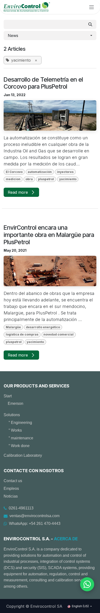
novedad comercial (58, 334)
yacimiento (67, 179)
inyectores (65, 172)
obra (29, 179)
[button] (50, 35)
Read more (18, 192)
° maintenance (20, 438)
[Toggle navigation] (91, 7)
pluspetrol (46, 179)
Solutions (12, 415)
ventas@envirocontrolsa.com (34, 516)
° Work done (19, 446)
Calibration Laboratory (23, 455)
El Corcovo (14, 172)
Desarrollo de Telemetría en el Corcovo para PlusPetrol (43, 83)
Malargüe (13, 327)
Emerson (15, 403)
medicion (13, 179)
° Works (15, 430)
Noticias (11, 496)
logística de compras (22, 334)
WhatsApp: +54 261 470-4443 (34, 523)
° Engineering (20, 423)
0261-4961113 (21, 508)
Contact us (13, 481)
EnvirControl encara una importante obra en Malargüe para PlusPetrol (49, 235)
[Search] (90, 24)
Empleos (11, 488)
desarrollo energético (43, 327)
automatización (40, 172)
